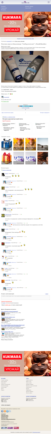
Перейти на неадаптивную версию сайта (25, 38)
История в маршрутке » (45, 112)
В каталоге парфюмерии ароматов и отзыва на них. (31, 399)
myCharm (3, 378)
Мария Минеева (4, 421)
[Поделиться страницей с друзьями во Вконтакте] (4, 106)
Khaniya (6, 173)
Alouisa (6, 200)
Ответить (6, 178)
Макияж (27, 388)
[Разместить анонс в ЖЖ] (15, 106)
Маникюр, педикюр (29, 6)
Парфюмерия (4, 8)
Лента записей (4, 381)
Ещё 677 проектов (6, 120)
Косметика (3, 6)
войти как (8, 305)
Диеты (2, 388)
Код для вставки (26, 107)
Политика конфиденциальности (8, 419)
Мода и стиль (28, 381)
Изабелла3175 (8, 242)
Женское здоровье (29, 391)
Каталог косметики (5, 396)
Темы (27, 378)
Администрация (4, 416)
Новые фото (3, 382)
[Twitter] (7, 411)
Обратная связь (4, 415)
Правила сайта (4, 417)
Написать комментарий (6, 170)
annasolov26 (9, 41)
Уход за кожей (28, 8)
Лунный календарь (4, 385)
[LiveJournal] (10, 411)
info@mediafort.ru (4, 425)
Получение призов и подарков (10, 91)
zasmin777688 (7, 280)
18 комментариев (5, 101)
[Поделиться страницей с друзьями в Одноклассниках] (2, 106)
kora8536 (6, 229)
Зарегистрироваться (6, 301)
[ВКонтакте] (2, 411)
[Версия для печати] (25, 109)
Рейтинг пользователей (5, 384)
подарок (11, 89)
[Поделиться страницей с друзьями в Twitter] (6, 106)
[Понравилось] (18, 173)
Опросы (2, 390)
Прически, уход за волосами (31, 385)
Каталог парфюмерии (31, 396)
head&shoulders (6, 89)
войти (4, 302)
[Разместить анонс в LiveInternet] (10, 106)
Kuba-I (6, 256)
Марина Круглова (8, 214)
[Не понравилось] (16, 173)
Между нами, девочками (19, 41)
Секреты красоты (29, 380)
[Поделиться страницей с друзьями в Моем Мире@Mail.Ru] (5, 106)
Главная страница (4, 380)
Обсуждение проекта (36, 432)
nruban (6, 268)
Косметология (28, 387)
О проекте (3, 413)
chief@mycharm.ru (10, 421)
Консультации (3, 387)
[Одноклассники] (5, 411)
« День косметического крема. (7, 112)
